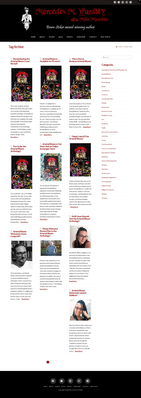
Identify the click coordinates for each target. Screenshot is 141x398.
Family (104, 128)
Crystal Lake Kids (107, 99)
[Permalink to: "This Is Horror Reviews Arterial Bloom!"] (80, 82)
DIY (103, 119)
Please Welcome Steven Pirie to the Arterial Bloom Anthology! (49, 232)
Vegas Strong (106, 186)
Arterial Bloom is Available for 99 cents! (50, 60)
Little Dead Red (107, 144)
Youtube (104, 198)
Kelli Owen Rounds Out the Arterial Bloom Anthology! (79, 218)
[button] (139, 2)
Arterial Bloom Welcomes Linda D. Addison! (78, 292)
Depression (105, 107)
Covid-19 (105, 95)
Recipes (104, 165)
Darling (104, 103)
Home (45, 386)
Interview (105, 136)
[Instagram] (127, 2)
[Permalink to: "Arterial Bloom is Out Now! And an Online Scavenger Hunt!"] (51, 167)
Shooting (105, 169)
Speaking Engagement (109, 177)
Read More (14, 137)
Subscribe (77, 386)
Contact (85, 386)
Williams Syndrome (108, 190)
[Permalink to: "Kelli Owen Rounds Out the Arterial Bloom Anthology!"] (80, 237)
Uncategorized (106, 181)
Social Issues (106, 173)
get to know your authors (110, 132)
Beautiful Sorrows (107, 78)
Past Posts (94, 386)
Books (104, 86)
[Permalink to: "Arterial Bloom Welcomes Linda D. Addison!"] (80, 310)
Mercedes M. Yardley (108, 152)
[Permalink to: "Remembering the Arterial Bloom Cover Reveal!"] (21, 84)
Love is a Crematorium (109, 148)
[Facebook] (115, 2)
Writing (104, 194)
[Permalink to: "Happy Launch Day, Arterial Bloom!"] (80, 159)
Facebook (105, 123)
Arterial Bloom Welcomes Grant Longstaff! (19, 233)
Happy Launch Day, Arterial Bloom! (79, 137)
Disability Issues (107, 115)
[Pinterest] (130, 2)
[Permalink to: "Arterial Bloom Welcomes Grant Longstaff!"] (21, 254)
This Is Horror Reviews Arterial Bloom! (80, 60)
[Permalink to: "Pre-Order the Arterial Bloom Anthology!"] (21, 172)
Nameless (105, 157)
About (51, 386)
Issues (104, 140)
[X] (119, 2)
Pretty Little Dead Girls (109, 161)
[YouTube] (123, 2)
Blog (63, 386)
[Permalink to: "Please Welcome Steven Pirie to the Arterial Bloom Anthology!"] (51, 248)
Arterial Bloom (106, 74)
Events (69, 386)
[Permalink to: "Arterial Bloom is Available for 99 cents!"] (51, 82)
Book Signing (106, 82)
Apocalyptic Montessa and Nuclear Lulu (114, 70)
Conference (105, 90)
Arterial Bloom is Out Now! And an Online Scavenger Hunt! (51, 146)
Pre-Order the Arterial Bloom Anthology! (18, 148)
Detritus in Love (107, 111)
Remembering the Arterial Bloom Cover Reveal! (20, 61)
